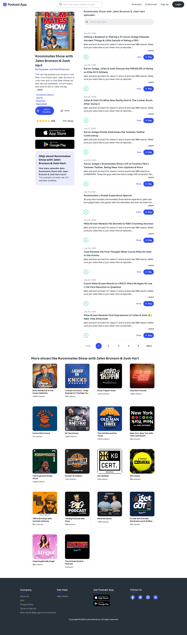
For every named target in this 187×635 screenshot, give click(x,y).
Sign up (164, 4)
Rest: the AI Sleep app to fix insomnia (38, 612)
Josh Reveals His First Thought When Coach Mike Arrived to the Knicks (117, 253)
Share (67, 111)
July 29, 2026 (90, 65)
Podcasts (136, 4)
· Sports (39, 98)
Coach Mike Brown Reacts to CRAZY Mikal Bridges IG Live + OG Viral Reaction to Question (118, 285)
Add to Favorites (47, 110)
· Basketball (41, 104)
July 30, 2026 (90, 33)
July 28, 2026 (90, 97)
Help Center (62, 596)
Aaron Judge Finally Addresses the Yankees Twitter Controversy (114, 134)
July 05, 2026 (90, 220)
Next (149, 346)
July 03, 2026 (90, 280)
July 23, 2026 (90, 160)
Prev (88, 346)
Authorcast (151, 4)
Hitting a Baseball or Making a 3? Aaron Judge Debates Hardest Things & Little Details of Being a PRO (116, 39)
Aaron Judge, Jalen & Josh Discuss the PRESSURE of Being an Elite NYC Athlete (118, 70)
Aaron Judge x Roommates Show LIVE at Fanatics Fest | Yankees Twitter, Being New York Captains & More (116, 165)
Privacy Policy (26, 604)
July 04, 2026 (90, 248)
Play (150, 57)
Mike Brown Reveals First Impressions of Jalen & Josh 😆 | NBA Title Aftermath (118, 317)
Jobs (22, 600)
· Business (40, 101)
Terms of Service (28, 608)
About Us (24, 596)
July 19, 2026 (90, 192)
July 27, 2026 (90, 128)
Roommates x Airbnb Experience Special (108, 195)
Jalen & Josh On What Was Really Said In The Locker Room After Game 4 (118, 102)
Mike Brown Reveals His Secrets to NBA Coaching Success (118, 223)
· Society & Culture (44, 94)
